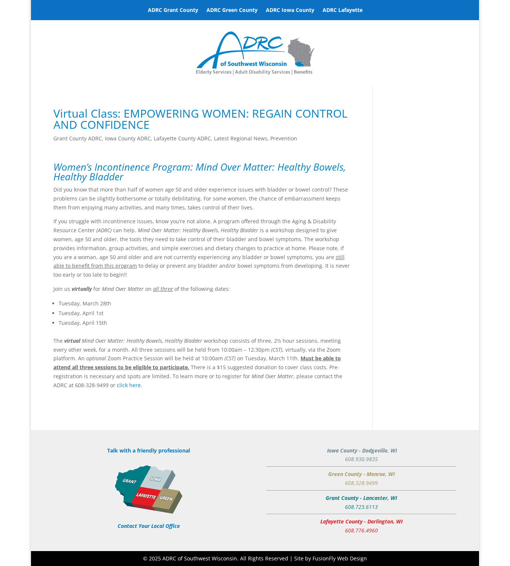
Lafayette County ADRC (182, 138)
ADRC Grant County (173, 10)
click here (129, 385)
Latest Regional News (240, 138)
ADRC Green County (232, 10)
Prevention (283, 138)
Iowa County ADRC (128, 138)
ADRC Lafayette (343, 10)
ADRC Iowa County (290, 10)
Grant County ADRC (77, 138)
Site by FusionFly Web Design (330, 558)
